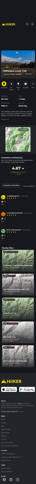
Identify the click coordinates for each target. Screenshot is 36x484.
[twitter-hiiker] (11, 479)
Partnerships (5, 433)
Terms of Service (6, 471)
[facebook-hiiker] (4, 479)
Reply (2, 204)
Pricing (3, 439)
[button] (5, 119)
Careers (3, 436)
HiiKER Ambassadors (8, 454)
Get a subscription (7, 442)
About (3, 419)
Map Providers (6, 429)
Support (3, 423)
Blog (2, 426)
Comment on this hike (11, 185)
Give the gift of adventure (9, 446)
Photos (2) (28, 74)
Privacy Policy (5, 468)
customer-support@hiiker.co (10, 457)
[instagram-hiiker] (17, 479)
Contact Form (5, 460)
